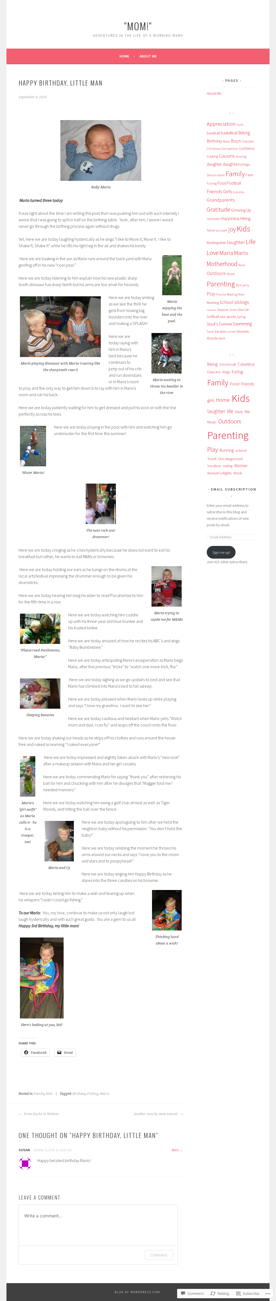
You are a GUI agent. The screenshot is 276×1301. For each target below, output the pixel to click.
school (241, 450)
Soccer (243, 309)
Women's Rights (219, 473)
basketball (229, 132)
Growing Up (241, 210)
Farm (249, 174)
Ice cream (221, 230)
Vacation (221, 331)
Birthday (79, 1094)
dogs (226, 371)
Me (247, 411)
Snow (233, 310)
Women (243, 331)
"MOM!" (138, 26)
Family (39, 1094)
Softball (213, 316)
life (230, 411)
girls (210, 400)
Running (213, 302)
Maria (226, 253)
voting (227, 465)
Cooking (212, 156)
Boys (236, 141)
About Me (148, 56)
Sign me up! (221, 552)
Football (234, 183)
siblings (241, 302)
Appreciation (221, 123)
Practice (221, 294)
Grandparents (221, 200)
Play (211, 294)
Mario (104, 1094)
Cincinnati (227, 364)
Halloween (213, 219)
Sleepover (223, 310)
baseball (213, 133)
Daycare (213, 371)
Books (226, 141)
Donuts (211, 175)
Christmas (214, 149)
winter (231, 332)
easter (221, 175)
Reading (232, 294)
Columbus (246, 364)
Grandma (238, 192)
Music (242, 265)
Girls (227, 191)
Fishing (92, 1094)
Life (251, 241)
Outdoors (216, 273)
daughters (232, 164)
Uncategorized (230, 458)
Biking (244, 133)
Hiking (245, 218)
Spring (241, 317)
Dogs (246, 164)
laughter (236, 242)
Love (213, 253)
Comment (158, 1255)
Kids (49, 1094)
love (239, 411)
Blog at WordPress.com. (138, 1292)
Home (124, 56)
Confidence (247, 148)
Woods (212, 338)
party (245, 285)
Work (222, 338)
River (241, 294)
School (226, 302)
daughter (214, 164)
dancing (241, 156)
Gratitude (218, 209)
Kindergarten (216, 242)
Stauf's (212, 324)
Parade (231, 274)
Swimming (242, 324)
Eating (237, 371)
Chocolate (248, 141)
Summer (225, 324)
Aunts (239, 125)
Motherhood (222, 264)
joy (232, 229)
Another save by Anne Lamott (156, 1114)
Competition (230, 149)
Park (239, 285)
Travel (210, 332)
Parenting (221, 283)
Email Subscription (233, 489)
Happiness (230, 218)
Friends (214, 191)
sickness (211, 310)
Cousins (227, 156)
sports (231, 316)
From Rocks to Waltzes (41, 1114)
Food (222, 183)
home (211, 230)
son (223, 316)
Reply (175, 1150)
